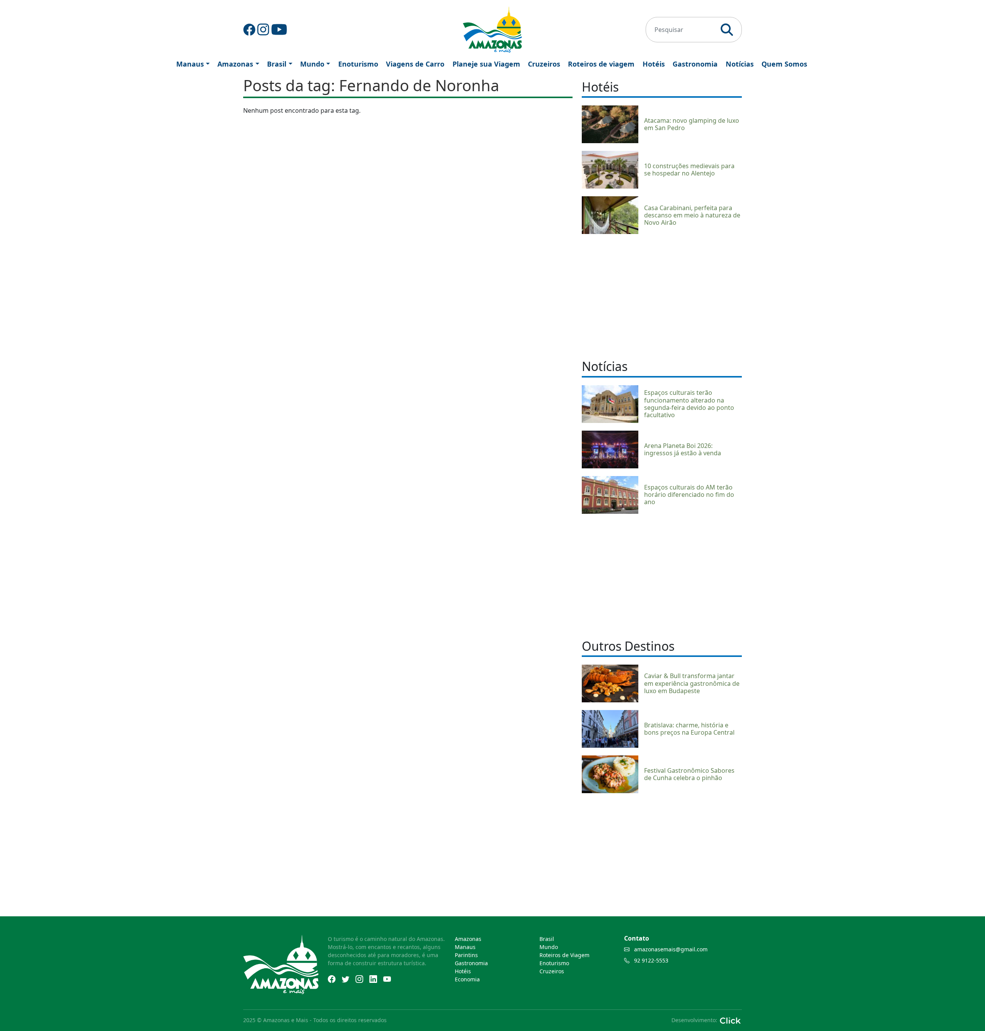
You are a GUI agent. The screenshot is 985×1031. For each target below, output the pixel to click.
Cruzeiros (544, 64)
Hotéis (654, 64)
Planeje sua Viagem (486, 64)
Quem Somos (784, 64)
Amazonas (235, 64)
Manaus (190, 64)
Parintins (466, 955)
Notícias (740, 64)
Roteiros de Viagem (564, 955)
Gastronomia (695, 64)
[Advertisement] (662, 295)
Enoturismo (358, 64)
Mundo (312, 64)
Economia (467, 979)
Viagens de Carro (415, 64)
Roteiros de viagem (601, 64)
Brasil (276, 64)
